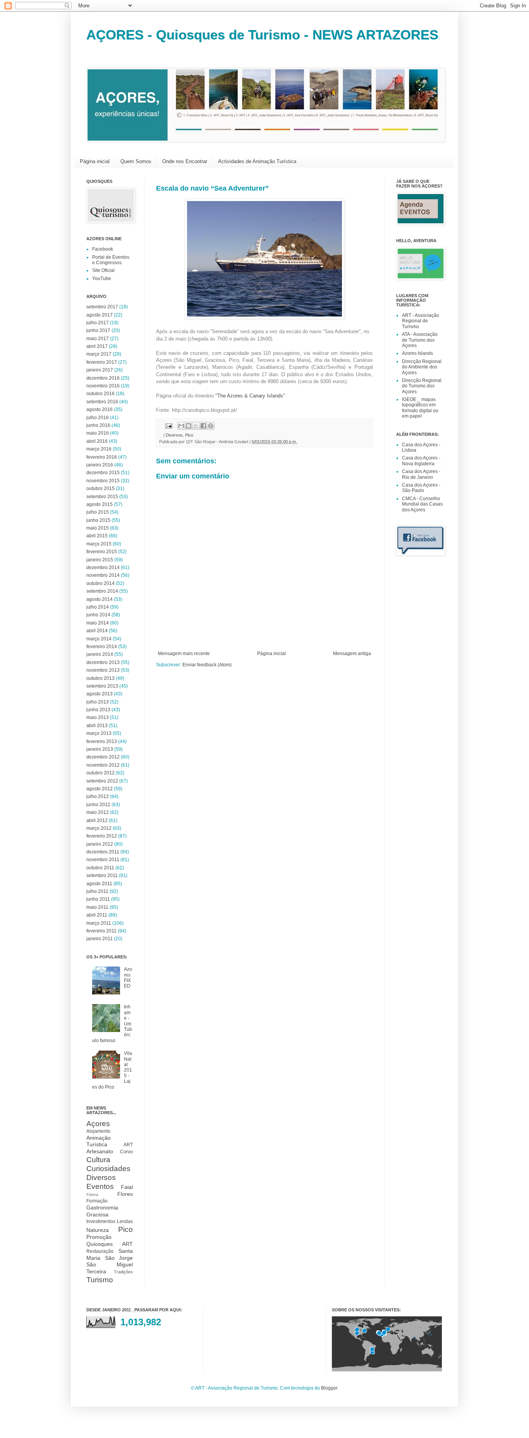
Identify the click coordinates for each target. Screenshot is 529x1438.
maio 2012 (97, 812)
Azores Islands (417, 353)
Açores (98, 1124)
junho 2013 (98, 709)
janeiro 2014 (99, 654)
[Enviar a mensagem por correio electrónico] (168, 425)
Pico (189, 435)
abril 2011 (96, 915)
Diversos (174, 435)
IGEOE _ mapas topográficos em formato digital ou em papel (420, 408)
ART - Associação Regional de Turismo (420, 321)
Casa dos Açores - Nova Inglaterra (421, 460)
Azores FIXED (128, 978)
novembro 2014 (103, 575)
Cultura (98, 1160)
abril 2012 (97, 820)
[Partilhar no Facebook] (203, 426)
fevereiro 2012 (101, 836)
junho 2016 (98, 425)
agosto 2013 (99, 694)
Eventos (100, 1186)
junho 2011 (98, 899)
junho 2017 (98, 330)
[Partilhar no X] (196, 426)
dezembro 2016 (103, 378)
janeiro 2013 (99, 749)
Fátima (92, 1194)
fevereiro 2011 (101, 931)
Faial (127, 1187)
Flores (125, 1194)
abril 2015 (97, 535)
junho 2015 (98, 520)
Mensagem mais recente (184, 653)
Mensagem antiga (352, 653)
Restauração (99, 1251)
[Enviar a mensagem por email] (181, 426)
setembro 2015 (102, 496)
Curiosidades (108, 1169)
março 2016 (99, 449)
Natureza (97, 1230)
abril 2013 (97, 725)
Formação (97, 1201)
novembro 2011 (102, 859)
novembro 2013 (103, 670)
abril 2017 (97, 346)
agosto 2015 (99, 504)
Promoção (99, 1237)
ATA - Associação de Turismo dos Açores (420, 340)
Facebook (102, 249)
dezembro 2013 (103, 662)
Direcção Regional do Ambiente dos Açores (421, 367)
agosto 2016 (99, 409)
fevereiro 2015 (101, 551)
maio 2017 (97, 338)
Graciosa (97, 1214)
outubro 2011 (100, 867)
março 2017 (99, 354)
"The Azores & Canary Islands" (250, 396)
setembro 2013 (102, 686)
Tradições (123, 1271)
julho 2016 (97, 417)
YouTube (101, 278)
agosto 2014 (99, 599)
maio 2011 (97, 907)
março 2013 (99, 733)
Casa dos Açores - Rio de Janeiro (421, 474)
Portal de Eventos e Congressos (110, 260)
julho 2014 (97, 607)
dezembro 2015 (103, 472)
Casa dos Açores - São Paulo (421, 487)
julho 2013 (97, 702)
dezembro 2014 (103, 567)
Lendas (125, 1221)
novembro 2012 (103, 765)
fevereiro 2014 (101, 646)
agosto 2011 (99, 883)
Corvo (126, 1151)
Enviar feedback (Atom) (207, 664)
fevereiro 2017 (101, 362)
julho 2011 (97, 891)
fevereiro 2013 (101, 741)
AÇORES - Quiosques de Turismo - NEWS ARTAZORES (262, 34)
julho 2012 (97, 796)
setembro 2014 (102, 591)
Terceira (96, 1271)
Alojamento (98, 1131)
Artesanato (99, 1151)
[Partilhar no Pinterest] (211, 426)
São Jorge (119, 1258)
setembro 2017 (102, 307)
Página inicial (95, 161)
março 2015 (99, 544)
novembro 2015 (103, 480)
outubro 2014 (100, 583)
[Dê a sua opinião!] (188, 426)
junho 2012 (98, 804)
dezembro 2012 (103, 757)
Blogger (329, 1388)
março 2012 (99, 828)
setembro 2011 (102, 875)
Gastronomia (102, 1207)
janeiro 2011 (99, 938)
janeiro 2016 (99, 465)
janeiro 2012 (99, 844)
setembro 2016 (102, 401)
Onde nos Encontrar (184, 161)
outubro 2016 (100, 393)
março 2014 (99, 639)
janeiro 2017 (99, 370)
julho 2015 (97, 512)
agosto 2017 (99, 315)
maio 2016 (97, 433)
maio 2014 (97, 623)
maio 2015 (97, 528)
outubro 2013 (100, 678)
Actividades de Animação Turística (257, 161)
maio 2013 (97, 717)
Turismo (99, 1280)
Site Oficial (103, 270)
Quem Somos (135, 161)
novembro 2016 (103, 386)
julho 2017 (97, 322)
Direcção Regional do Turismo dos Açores (421, 386)
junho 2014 (98, 615)
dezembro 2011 (102, 852)
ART (128, 1144)
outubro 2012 (100, 773)
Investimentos (100, 1221)
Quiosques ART (109, 1244)
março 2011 (98, 923)
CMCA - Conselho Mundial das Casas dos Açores (422, 504)
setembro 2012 (102, 781)
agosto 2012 (99, 788)
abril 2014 (97, 630)
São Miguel (109, 1264)
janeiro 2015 (99, 559)
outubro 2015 (100, 488)
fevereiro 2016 (101, 457)
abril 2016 (97, 441)
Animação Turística (98, 1141)
